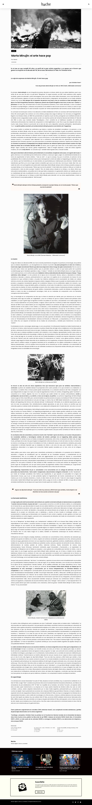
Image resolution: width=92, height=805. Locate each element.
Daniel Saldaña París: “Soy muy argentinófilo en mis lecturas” (70, 768)
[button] (3, 4)
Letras (13, 51)
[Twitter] (75, 802)
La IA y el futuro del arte (16, 727)
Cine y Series (15, 755)
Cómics (38, 755)
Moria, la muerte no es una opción (20, 768)
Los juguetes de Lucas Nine (44, 767)
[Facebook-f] (78, 802)
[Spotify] (80, 802)
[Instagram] (73, 802)
